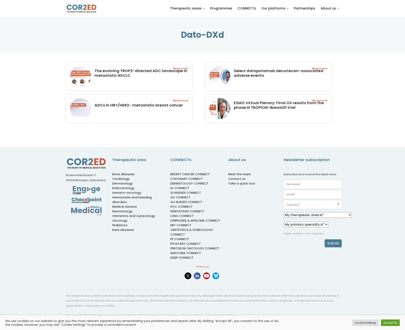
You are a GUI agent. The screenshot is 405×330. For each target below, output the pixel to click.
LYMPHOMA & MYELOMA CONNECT (195, 220)
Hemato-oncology (126, 193)
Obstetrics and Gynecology (133, 216)
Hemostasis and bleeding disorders (132, 199)
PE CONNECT (179, 239)
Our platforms (273, 8)
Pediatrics (119, 225)
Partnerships (304, 8)
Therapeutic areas (186, 8)
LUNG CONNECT (182, 216)
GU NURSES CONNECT (186, 202)
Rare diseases (123, 230)
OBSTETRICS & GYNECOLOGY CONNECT (191, 232)
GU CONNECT (180, 197)
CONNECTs (247, 8)
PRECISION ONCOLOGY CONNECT (195, 248)
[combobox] (313, 204)
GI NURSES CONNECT (185, 193)
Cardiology (121, 179)
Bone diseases (123, 174)
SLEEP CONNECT (181, 258)
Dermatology (122, 183)
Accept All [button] (390, 323)
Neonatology (122, 211)
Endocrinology (123, 188)
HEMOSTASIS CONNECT (187, 211)
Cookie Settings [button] (365, 323)
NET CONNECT (180, 225)
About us (328, 8)
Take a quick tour (241, 183)
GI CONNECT (179, 188)
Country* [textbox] (293, 205)
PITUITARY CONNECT (185, 244)
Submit (333, 243)
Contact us (237, 179)
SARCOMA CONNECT (185, 253)
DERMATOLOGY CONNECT (189, 183)
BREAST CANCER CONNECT (190, 174)
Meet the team (239, 174)
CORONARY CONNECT (186, 179)
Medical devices (124, 207)
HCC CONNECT (181, 207)
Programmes (221, 8)
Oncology (119, 220)
